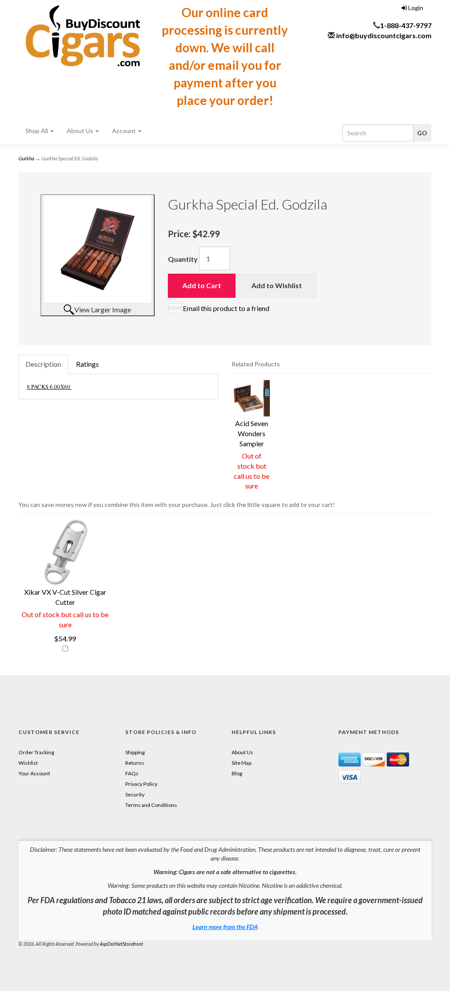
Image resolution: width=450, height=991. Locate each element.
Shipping (135, 752)
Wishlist (28, 763)
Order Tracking (36, 752)
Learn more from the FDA (225, 926)
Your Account (34, 773)
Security (135, 794)
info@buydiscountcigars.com (384, 35)
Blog (237, 773)
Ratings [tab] (87, 364)
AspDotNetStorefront (121, 944)
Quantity (183, 259)
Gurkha (26, 158)
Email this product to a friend (226, 308)
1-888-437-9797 (406, 25)
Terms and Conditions (151, 805)
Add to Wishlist (276, 285)
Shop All (37, 130)
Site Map (241, 763)
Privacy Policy (141, 784)
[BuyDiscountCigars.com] (82, 36)
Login (415, 7)
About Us (80, 130)
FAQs (131, 773)
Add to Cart (201, 285)
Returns (134, 763)
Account (124, 130)
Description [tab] (43, 364)
